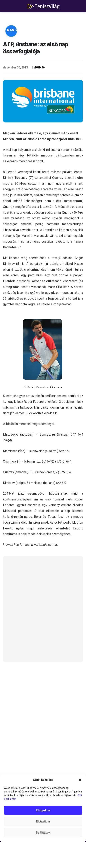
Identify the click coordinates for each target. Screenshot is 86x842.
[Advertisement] (43, 611)
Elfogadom (43, 810)
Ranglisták (18, 30)
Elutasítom (43, 821)
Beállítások (43, 832)
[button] (80, 780)
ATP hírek (16, 18)
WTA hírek (44, 18)
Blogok (15, 42)
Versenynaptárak (55, 30)
